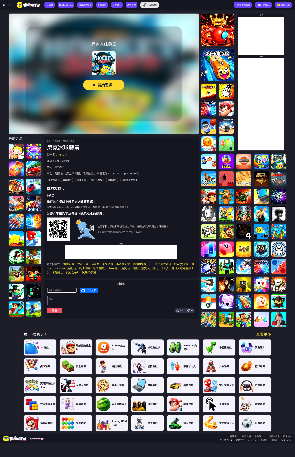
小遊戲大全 (259, 436)
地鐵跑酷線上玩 (142, 264)
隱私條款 (287, 436)
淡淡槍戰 (84, 268)
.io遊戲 (95, 264)
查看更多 (263, 334)
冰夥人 (165, 268)
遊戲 (48, 141)
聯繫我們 (246, 436)
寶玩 (155, 268)
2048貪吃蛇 (181, 264)
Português (286, 440)
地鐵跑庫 (68, 264)
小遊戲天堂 (123, 264)
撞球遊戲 (98, 268)
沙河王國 (82, 264)
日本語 (274, 440)
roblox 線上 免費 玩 (118, 268)
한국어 (264, 440)
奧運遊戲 (81, 180)
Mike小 (63, 154)
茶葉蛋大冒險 (163, 264)
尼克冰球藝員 (68, 141)
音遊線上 (57, 272)
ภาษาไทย (252, 440)
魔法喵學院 (89, 272)
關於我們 (234, 436)
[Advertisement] (121, 252)
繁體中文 (240, 440)
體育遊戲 (112, 180)
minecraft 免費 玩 (65, 268)
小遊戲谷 (56, 141)
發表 (54, 310)
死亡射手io (72, 272)
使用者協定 (274, 436)
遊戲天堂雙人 (141, 268)
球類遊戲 (67, 180)
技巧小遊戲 (96, 180)
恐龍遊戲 (107, 264)
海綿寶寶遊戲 (128, 180)
